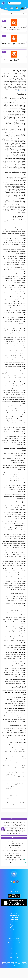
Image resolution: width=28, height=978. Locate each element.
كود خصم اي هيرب (14, 947)
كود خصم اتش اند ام (14, 938)
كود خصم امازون (14, 917)
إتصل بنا (14, 889)
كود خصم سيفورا (14, 951)
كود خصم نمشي (14, 921)
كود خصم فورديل (14, 928)
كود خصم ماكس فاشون (14, 942)
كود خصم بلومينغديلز (14, 932)
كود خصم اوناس (14, 945)
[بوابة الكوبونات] (3, 3)
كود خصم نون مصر (14, 915)
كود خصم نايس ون (14, 930)
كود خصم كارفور (14, 919)
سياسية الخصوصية (14, 891)
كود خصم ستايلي (14, 949)
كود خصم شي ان (14, 926)
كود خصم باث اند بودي (14, 940)
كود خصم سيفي (14, 923)
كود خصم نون (14, 913)
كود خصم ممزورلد (14, 957)
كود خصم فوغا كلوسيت (14, 955)
